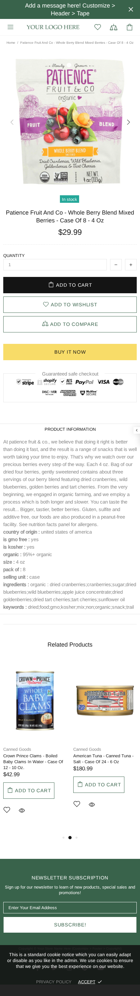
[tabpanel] (35, 747)
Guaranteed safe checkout (70, 374)
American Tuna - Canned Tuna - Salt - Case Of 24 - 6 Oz (103, 758)
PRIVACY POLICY (54, 981)
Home (11, 42)
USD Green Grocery (53, 27)
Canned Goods (17, 749)
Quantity (14, 255)
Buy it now (70, 352)
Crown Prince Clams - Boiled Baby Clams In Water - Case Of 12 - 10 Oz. (33, 761)
